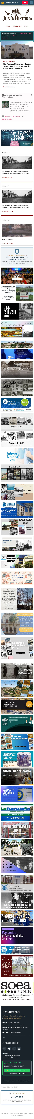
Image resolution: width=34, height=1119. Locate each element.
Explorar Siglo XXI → (7, 243)
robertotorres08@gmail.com (12, 1055)
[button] (31, 95)
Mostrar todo (26, 33)
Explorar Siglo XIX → (7, 177)
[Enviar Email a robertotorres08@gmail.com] (4, 1049)
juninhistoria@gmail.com (11, 1057)
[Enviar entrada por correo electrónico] (22, 117)
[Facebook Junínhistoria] (9, 1049)
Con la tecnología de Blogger (18, 1110)
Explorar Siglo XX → (7, 211)
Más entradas (17, 126)
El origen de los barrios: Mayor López (12, 96)
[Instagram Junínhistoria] (19, 1049)
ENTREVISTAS (17, 26)
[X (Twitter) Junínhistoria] (14, 1049)
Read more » (7, 119)
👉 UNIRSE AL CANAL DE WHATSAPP (17, 1070)
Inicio (8, 26)
